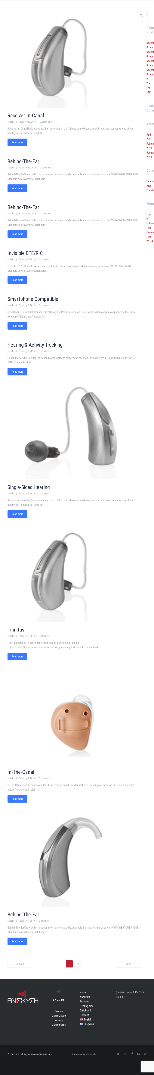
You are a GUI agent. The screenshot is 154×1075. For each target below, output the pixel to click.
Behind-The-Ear (23, 161)
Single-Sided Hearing (29, 487)
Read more (17, 142)
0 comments (46, 121)
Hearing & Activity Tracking (35, 345)
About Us (85, 997)
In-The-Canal (21, 772)
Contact (84, 1015)
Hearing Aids (87, 1006)
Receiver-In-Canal (26, 115)
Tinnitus (16, 630)
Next (128, 964)
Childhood (85, 1010)
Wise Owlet (91, 1054)
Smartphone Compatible (33, 299)
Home (83, 992)
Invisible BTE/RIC (25, 253)
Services (84, 1001)
